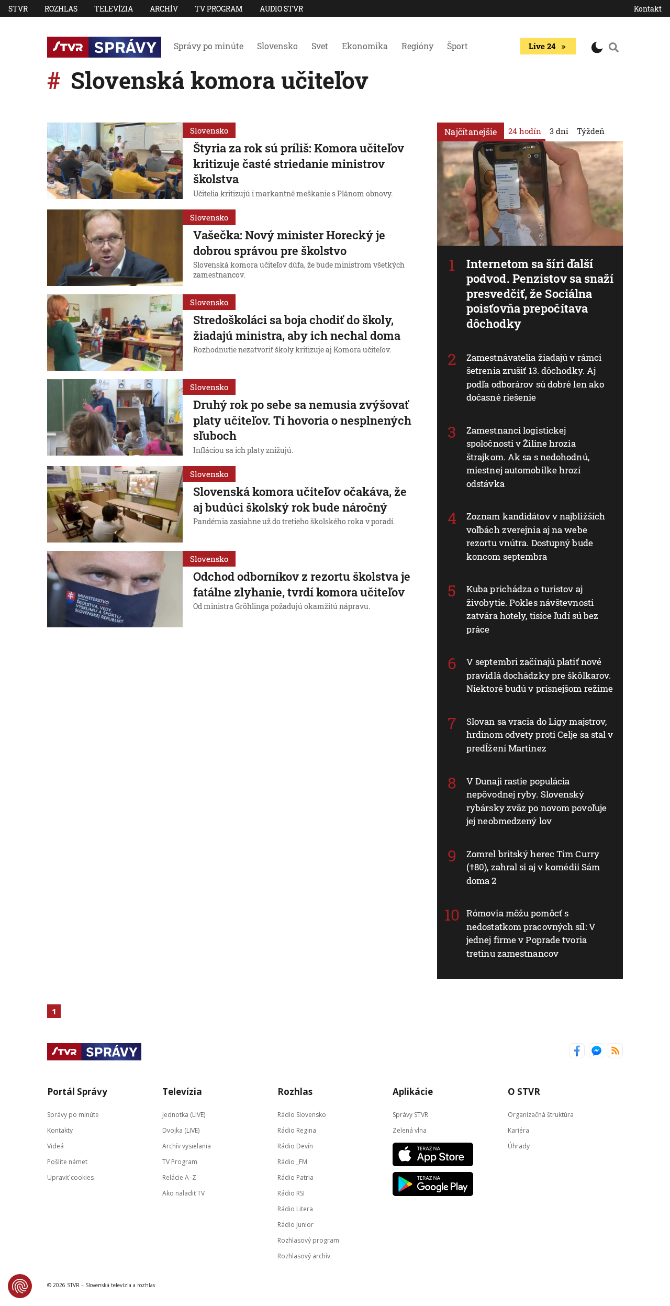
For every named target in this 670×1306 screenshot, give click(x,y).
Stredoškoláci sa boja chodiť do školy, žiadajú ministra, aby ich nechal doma (296, 327)
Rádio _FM (292, 1161)
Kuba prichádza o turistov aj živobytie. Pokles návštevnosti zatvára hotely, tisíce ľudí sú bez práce (532, 609)
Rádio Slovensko (301, 1114)
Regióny (417, 45)
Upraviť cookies (70, 1177)
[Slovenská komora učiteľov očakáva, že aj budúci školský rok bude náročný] (115, 504)
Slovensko (277, 45)
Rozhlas (60, 9)
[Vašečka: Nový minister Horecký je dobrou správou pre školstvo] (115, 247)
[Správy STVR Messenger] (596, 1051)
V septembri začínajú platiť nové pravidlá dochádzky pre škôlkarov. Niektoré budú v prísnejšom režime (539, 675)
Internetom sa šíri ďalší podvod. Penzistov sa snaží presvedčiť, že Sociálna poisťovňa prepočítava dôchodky (540, 293)
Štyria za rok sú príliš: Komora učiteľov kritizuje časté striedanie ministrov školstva (298, 163)
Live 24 (542, 46)
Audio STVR (281, 9)
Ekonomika (365, 45)
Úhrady (519, 1146)
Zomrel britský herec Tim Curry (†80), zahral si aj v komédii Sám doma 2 (533, 867)
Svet (319, 45)
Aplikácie (413, 1092)
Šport (457, 45)
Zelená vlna (410, 1130)
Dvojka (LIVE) (180, 1130)
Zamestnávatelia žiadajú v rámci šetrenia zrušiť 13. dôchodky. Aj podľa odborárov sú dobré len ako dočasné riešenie (535, 377)
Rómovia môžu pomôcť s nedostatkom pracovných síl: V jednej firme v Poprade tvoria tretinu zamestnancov (531, 933)
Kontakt (648, 9)
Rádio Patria (295, 1177)
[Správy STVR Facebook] (577, 1051)
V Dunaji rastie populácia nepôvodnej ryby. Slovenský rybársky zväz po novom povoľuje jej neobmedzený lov (536, 801)
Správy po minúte (208, 45)
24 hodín (524, 131)
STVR (18, 9)
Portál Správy (77, 1092)
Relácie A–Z (179, 1177)
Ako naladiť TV (183, 1193)
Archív (164, 9)
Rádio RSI (291, 1193)
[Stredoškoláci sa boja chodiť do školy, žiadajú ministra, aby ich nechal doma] (115, 332)
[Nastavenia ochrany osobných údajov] (20, 1286)
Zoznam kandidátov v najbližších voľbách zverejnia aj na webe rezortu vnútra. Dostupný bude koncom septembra (535, 536)
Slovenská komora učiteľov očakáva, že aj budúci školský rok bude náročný (300, 499)
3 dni (559, 131)
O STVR (524, 1092)
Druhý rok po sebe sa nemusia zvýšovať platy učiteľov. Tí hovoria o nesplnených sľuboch (302, 420)
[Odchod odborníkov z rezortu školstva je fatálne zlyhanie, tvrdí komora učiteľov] (115, 589)
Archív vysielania (186, 1146)
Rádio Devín (295, 1146)
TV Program (219, 9)
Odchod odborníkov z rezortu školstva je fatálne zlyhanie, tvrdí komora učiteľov (301, 584)
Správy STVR (410, 1114)
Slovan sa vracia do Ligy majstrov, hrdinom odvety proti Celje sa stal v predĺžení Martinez (539, 734)
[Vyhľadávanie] (614, 47)
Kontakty (60, 1130)
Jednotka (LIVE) (183, 1114)
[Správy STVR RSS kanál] (615, 1051)
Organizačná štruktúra (541, 1114)
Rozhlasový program (308, 1240)
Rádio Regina (296, 1130)
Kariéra (518, 1130)
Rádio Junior (295, 1224)
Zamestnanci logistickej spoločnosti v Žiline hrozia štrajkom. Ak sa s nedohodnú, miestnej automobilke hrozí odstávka (527, 457)
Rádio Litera (295, 1208)
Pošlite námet (67, 1161)
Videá (55, 1146)
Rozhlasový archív (303, 1256)
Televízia (113, 9)
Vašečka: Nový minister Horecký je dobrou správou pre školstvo (289, 242)
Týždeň (591, 131)
